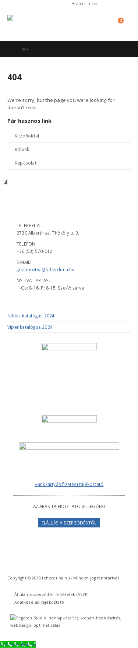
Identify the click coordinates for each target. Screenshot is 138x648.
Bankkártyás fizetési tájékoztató (69, 484)
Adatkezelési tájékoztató (39, 602)
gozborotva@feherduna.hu (46, 269)
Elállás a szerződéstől (69, 523)
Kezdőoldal (27, 136)
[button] (82, 24)
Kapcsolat (25, 163)
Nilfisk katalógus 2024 (30, 316)
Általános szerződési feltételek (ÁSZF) (51, 594)
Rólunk (22, 149)
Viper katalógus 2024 (30, 327)
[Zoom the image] (69, 446)
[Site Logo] (27, 24)
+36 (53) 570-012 (115, 3)
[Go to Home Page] (9, 49)
